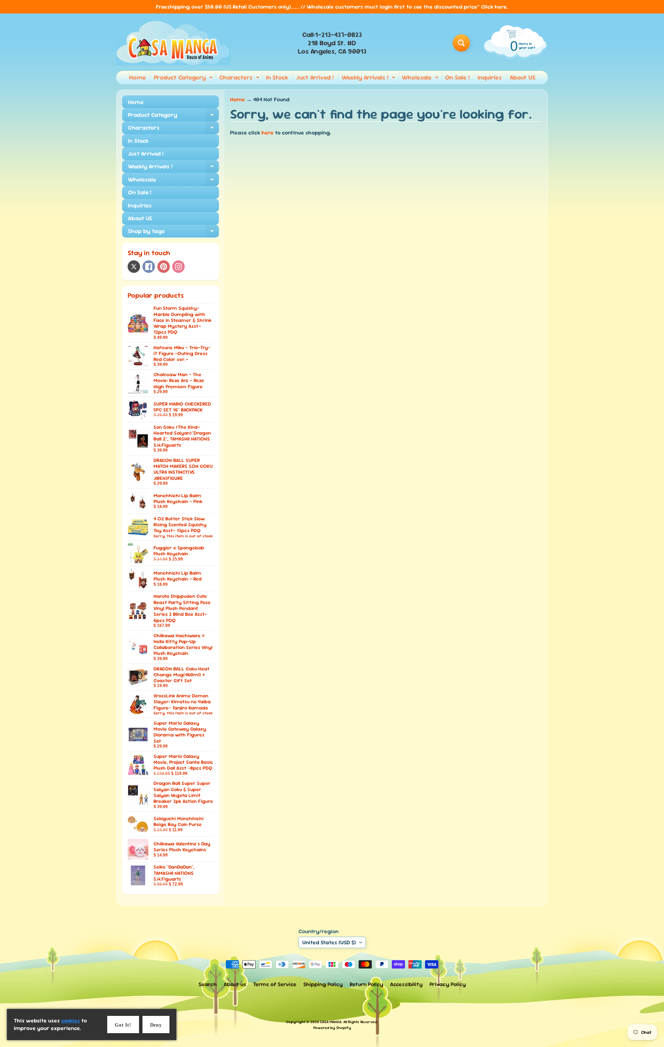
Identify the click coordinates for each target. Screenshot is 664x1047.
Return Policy (366, 984)
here (267, 132)
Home (137, 77)
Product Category (184, 78)
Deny (156, 1025)
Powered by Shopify (332, 1027)
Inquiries (490, 77)
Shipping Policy (323, 984)
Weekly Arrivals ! (369, 78)
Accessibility (406, 984)
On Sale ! (457, 77)
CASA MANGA (330, 1021)
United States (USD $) (329, 942)
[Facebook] (148, 266)
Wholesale (421, 78)
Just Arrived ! (315, 77)
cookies (70, 1020)
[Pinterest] (163, 266)
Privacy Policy (448, 984)
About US (522, 77)
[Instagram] (178, 266)
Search (208, 984)
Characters (240, 78)
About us (235, 984)
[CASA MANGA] (173, 42)
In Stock (277, 77)
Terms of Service (274, 984)
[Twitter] (134, 266)
